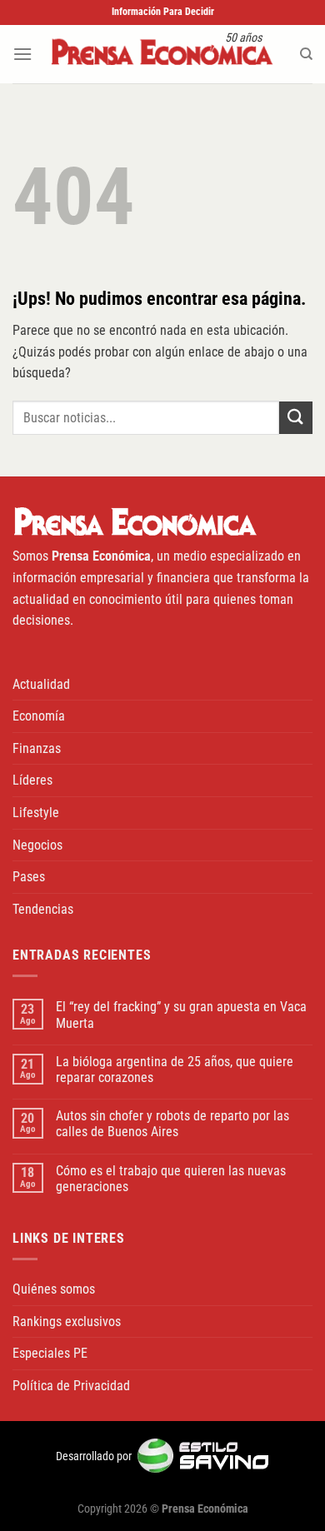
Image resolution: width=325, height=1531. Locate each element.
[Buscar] (306, 54)
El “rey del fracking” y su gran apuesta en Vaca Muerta (181, 1014)
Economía (38, 716)
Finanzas (36, 748)
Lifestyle (35, 812)
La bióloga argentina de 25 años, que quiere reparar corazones (174, 1069)
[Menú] (22, 53)
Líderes (32, 780)
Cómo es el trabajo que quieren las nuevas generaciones (171, 1178)
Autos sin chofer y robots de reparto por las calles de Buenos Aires (172, 1124)
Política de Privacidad (71, 1386)
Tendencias (42, 909)
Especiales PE (50, 1353)
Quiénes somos (53, 1289)
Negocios (37, 845)
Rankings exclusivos (66, 1321)
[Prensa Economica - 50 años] (162, 53)
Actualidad (41, 684)
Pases (28, 877)
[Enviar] (295, 417)
